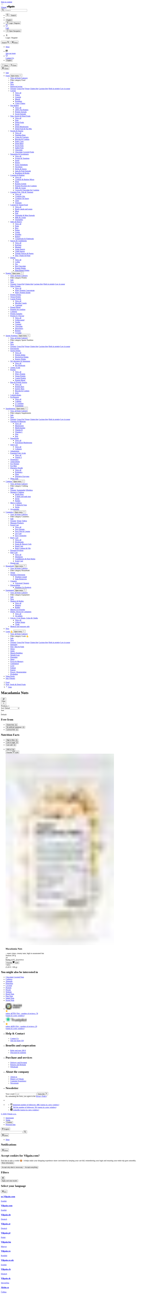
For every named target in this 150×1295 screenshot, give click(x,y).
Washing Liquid (21, 577)
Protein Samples (16, 314)
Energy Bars (19, 389)
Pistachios (9, 983)
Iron (16, 436)
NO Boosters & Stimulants (20, 361)
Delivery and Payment (18, 1063)
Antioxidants (15, 462)
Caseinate (18, 305)
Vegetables (19, 220)
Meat (17, 211)
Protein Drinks (20, 268)
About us (13, 1077)
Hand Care (19, 546)
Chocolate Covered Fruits (24, 152)
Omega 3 (18, 457)
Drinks (12, 258)
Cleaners (13, 581)
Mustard (18, 247)
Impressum (10, 1118)
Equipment (10, 590)
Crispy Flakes (20, 103)
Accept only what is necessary (12, 1167)
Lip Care (18, 533)
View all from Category (19, 78)
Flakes (17, 95)
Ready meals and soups (23, 209)
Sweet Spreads (20, 114)
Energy (13, 670)
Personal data (10, 1125)
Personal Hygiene (16, 550)
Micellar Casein (21, 303)
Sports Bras (19, 494)
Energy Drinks (20, 359)
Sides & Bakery (16, 222)
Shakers (18, 605)
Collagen (13, 312)
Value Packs (10, 676)
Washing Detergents (17, 575)
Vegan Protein (15, 297)
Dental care (14, 563)
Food (8, 76)
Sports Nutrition (12, 336)
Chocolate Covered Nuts (15, 977)
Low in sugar (65, 89)
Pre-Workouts (20, 365)
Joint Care (14, 445)
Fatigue (13, 668)
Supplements (11, 409)
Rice (16, 228)
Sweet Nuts (19, 146)
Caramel (18, 324)
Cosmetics (10, 512)
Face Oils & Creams (22, 531)
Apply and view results (9, 1181)
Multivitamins (20, 428)
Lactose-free (43, 89)
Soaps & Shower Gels (23, 544)
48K (36, 1105)
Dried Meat (19, 144)
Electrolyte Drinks (21, 357)
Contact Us (14, 1038)
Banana (18, 331)
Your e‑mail (10, 1094)
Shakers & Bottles (17, 601)
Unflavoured (19, 320)
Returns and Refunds (18, 1065)
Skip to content (6, 2)
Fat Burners (14, 397)
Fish (16, 213)
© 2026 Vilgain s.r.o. (8, 1114)
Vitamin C (19, 432)
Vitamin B (19, 430)
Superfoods (14, 438)
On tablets (18, 616)
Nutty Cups (19, 141)
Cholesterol (14, 664)
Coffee (17, 262)
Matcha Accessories (17, 610)
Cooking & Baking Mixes (24, 179)
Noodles (18, 234)
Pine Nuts (9, 996)
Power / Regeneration (18, 672)
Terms (8, 1120)
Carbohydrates (15, 395)
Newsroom (14, 1083)
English (9, 60)
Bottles (17, 607)
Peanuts (8, 988)
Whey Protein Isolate (22, 293)
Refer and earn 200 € (18, 1050)
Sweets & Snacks (16, 131)
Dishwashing (15, 585)
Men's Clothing (16, 503)
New (12, 84)
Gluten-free (34, 89)
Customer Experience (18, 1081)
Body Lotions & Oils (23, 548)
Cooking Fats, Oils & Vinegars (21, 192)
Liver (12, 666)
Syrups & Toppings (22, 158)
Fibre (17, 474)
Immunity (13, 645)
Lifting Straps (20, 622)
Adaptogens (14, 451)
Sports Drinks (15, 351)
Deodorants (19, 542)
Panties (17, 501)
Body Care (14, 538)
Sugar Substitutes (21, 165)
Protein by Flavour (17, 316)
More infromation (7, 1163)
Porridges (18, 101)
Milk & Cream (20, 188)
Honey (17, 163)
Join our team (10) (17, 1041)
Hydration (14, 674)
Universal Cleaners (22, 583)
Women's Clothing (17, 492)
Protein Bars (19, 387)
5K (34, 1107)
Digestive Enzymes (22, 476)
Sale (7, 73)
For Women (14, 464)
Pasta (17, 226)
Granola (18, 97)
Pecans (8, 990)
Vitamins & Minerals (18, 421)
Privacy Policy (41, 1096)
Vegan (27, 89)
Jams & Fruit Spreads (23, 171)
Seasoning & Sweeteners (19, 154)
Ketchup (18, 245)
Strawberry (19, 328)
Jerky (17, 393)
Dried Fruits (19, 122)
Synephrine (19, 406)
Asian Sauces (20, 249)
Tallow (24, 521)
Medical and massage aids (20, 626)
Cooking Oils (20, 196)
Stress (12, 649)
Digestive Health (16, 468)
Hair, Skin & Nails (17, 647)
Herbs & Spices (21, 169)
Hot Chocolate (20, 266)
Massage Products (17, 523)
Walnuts (9, 992)
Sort (2, 708)
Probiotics (18, 472)
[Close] (3, 1178)
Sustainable (21, 490)
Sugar (17, 160)
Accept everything (31, 1167)
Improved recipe (16, 86)
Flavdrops (18, 167)
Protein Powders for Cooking (26, 186)
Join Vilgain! (10, 678)
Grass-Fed (20, 89)
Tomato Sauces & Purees (24, 253)
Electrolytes (14, 349)
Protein (8, 273)
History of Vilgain (17, 1079)
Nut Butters (14, 105)
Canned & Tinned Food (19, 205)
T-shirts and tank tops (23, 496)
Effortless (29, 490)
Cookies (9, 1122)
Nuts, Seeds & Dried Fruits (20, 116)
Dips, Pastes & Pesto (22, 256)
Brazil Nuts (10, 994)
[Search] (3, 10)
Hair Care (14, 553)
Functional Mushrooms (23, 443)
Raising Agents (20, 184)
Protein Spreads (21, 112)
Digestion (13, 657)
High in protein (54, 89)
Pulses (17, 230)
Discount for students (18, 1053)
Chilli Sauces (20, 251)
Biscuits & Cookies (22, 139)
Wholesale (14, 1067)
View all (18, 93)
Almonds (9, 981)
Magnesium (19, 426)
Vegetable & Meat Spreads (25, 215)
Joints (12, 651)
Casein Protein (15, 299)
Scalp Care (19, 561)
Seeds (17, 125)
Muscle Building (16, 653)
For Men (13, 466)
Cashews (9, 979)
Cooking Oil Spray (22, 198)
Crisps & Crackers (22, 137)
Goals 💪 (9, 632)
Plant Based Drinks (22, 270)
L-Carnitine (19, 404)
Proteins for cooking (17, 309)
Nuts (17, 120)
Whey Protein (15, 286)
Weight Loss (15, 655)
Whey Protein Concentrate (25, 290)
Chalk (17, 624)
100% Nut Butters (21, 110)
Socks (17, 499)
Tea (16, 264)
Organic (13, 89)
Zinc (16, 434)
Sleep (12, 659)
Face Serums (19, 529)
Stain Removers (21, 579)
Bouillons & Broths (22, 173)
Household (10, 566)
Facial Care (14, 525)
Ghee (17, 201)
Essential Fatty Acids (18, 453)
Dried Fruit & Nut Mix (23, 129)
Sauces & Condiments (18, 241)
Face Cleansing (20, 536)
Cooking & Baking (17, 175)
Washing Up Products (23, 587)
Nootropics (14, 460)
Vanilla (17, 322)
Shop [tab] (7, 1140)
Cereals (13, 91)
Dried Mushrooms (21, 127)
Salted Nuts (19, 148)
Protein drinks (20, 355)
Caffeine (18, 401)
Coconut (18, 333)
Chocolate (18, 150)
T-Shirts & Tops (21, 505)
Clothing (9, 481)
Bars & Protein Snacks (18, 382)
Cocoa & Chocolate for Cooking (27, 190)
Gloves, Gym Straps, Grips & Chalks (24, 618)
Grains (17, 232)
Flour (17, 182)
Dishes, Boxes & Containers (20, 612)
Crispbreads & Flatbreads (24, 239)
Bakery (17, 237)
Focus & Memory (16, 661)
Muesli (17, 99)
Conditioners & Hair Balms (25, 559)
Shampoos (19, 557)
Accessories (14, 509)
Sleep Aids (14, 479)
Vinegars (18, 203)
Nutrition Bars (20, 135)
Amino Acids (15, 368)
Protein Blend (15, 307)
